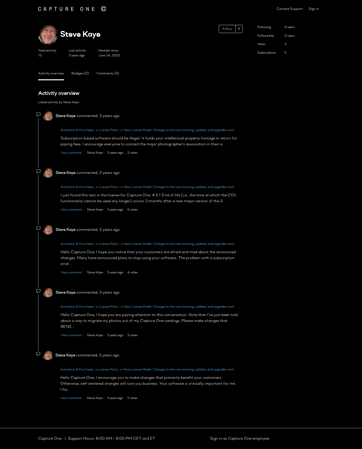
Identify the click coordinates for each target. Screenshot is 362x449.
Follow (227, 29)
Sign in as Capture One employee (239, 439)
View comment (71, 152)
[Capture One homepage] (72, 8)
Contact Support (290, 9)
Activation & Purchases (77, 130)
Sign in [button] (314, 9)
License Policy (109, 130)
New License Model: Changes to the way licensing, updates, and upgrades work (179, 130)
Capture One (50, 439)
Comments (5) (108, 73)
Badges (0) (80, 73)
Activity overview (51, 73)
